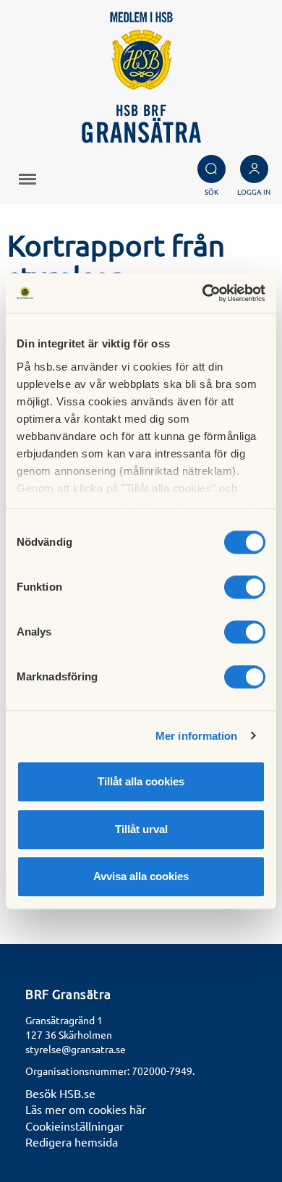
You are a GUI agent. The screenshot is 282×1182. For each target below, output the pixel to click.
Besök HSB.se (60, 1093)
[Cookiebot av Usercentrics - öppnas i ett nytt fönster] (202, 293)
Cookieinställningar (74, 1125)
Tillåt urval (141, 829)
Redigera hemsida (71, 1141)
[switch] (244, 587)
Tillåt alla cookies (141, 781)
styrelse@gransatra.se (75, 1048)
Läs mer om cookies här (85, 1109)
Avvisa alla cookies (141, 876)
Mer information (196, 736)
